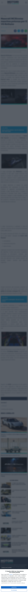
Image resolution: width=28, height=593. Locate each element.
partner (11, 574)
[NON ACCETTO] (6, 567)
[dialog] (14, 581)
